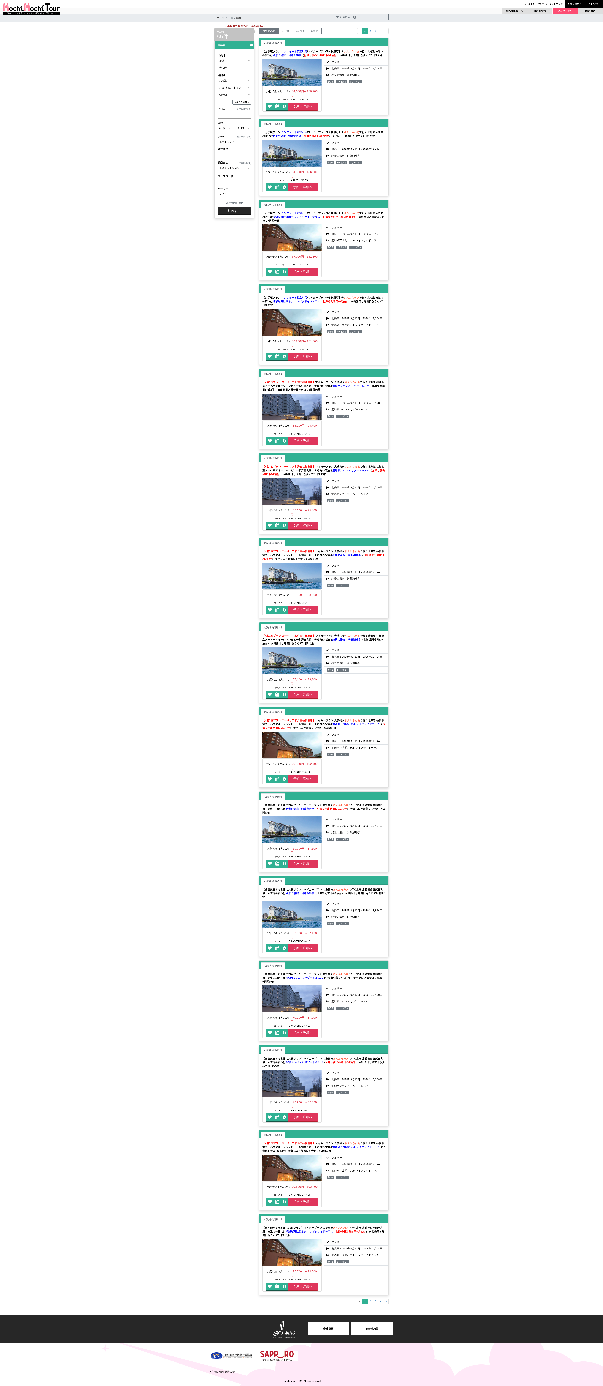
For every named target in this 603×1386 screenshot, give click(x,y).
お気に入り (347, 17)
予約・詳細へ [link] (303, 106)
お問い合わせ (575, 4)
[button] (234, 45)
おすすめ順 (268, 31)
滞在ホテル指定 (243, 137)
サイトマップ (556, 4)
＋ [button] (242, 102)
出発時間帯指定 (243, 109)
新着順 (314, 31)
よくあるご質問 (536, 4)
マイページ (593, 4)
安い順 (286, 31)
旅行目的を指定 (234, 203)
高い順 (300, 31)
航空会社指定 (244, 163)
